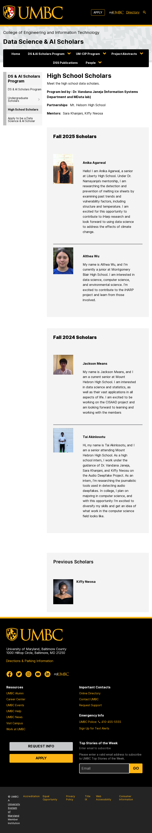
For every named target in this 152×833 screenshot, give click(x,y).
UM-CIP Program (88, 53)
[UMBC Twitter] (19, 674)
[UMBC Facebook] (9, 674)
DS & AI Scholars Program (46, 53)
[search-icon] (144, 12)
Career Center (15, 699)
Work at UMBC (15, 729)
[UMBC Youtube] (38, 674)
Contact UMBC (89, 699)
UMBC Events (15, 705)
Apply (98, 12)
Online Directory (90, 693)
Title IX (87, 798)
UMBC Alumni (15, 693)
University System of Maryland (14, 810)
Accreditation (31, 796)
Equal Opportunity (50, 798)
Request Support (90, 705)
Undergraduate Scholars (18, 99)
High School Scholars (23, 109)
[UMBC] (33, 12)
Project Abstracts (124, 53)
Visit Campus (14, 723)
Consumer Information (126, 798)
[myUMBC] (116, 12)
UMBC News (14, 717)
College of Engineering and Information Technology (51, 32)
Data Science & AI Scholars (43, 41)
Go (136, 768)
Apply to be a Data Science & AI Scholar (21, 119)
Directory (132, 12)
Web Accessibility (103, 798)
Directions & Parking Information (29, 661)
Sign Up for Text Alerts (94, 728)
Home (15, 53)
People (91, 62)
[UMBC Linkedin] (47, 674)
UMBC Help (13, 711)
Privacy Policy (70, 798)
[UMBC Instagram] (28, 674)
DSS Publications (65, 62)
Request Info (41, 746)
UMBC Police (87, 721)
